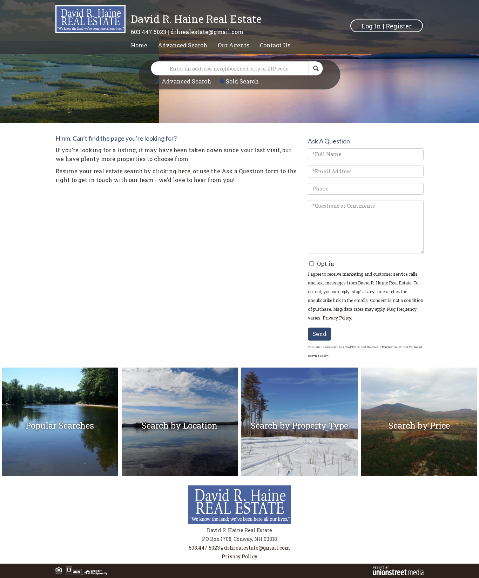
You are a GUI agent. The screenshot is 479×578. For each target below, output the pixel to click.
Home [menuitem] (139, 45)
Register (399, 25)
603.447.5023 (148, 31)
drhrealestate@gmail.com (206, 31)
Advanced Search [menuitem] (182, 45)
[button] (316, 68)
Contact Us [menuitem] (275, 45)
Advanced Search (186, 81)
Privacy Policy (337, 318)
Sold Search (242, 81)
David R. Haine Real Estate (196, 19)
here (184, 171)
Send (319, 333)
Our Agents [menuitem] (233, 45)
